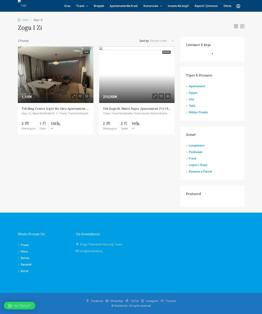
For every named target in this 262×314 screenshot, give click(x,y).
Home (25, 19)
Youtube (170, 300)
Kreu (67, 5)
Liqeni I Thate (198, 165)
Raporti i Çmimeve (206, 5)
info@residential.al (91, 251)
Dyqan (193, 93)
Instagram (152, 300)
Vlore (24, 251)
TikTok (134, 300)
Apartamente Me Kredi (124, 5)
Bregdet (99, 5)
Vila (191, 99)
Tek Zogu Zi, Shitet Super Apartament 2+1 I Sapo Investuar (146, 108)
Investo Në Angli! (178, 5)
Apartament (197, 86)
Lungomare (196, 145)
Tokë (192, 106)
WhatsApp (117, 300)
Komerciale (150, 5)
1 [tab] (214, 55)
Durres (25, 258)
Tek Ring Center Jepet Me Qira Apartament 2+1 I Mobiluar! (64, 108)
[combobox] (162, 41)
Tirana (25, 245)
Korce (24, 271)
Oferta (227, 5)
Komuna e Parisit (200, 171)
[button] (19, 305)
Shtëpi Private (198, 112)
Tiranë (80, 5)
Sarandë (26, 264)
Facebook (97, 300)
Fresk (192, 158)
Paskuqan (196, 152)
